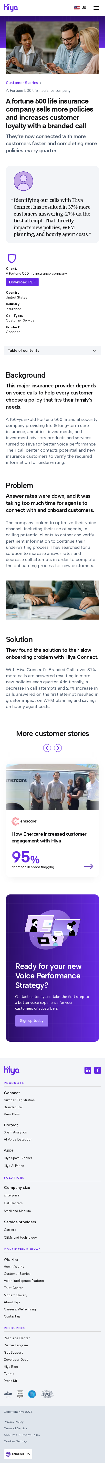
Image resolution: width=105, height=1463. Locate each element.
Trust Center (13, 1288)
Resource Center (17, 1338)
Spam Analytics (15, 1132)
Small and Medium (17, 1211)
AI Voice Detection (18, 1139)
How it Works (14, 1266)
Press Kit (10, 1381)
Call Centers (13, 1203)
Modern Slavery (15, 1295)
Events (9, 1374)
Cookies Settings (16, 1441)
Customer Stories (22, 82)
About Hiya (12, 1302)
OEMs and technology (20, 1237)
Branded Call (13, 1107)
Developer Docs (16, 1359)
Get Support (13, 1352)
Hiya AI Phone (14, 1166)
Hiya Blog (11, 1367)
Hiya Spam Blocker (18, 1158)
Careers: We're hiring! (20, 1309)
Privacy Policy (13, 1422)
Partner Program (16, 1345)
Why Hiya (11, 1259)
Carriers (10, 1230)
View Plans (12, 1114)
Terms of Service (15, 1428)
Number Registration (19, 1100)
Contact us (12, 1316)
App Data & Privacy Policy (22, 1435)
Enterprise (12, 1195)
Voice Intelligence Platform (24, 1281)
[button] (79, 8)
